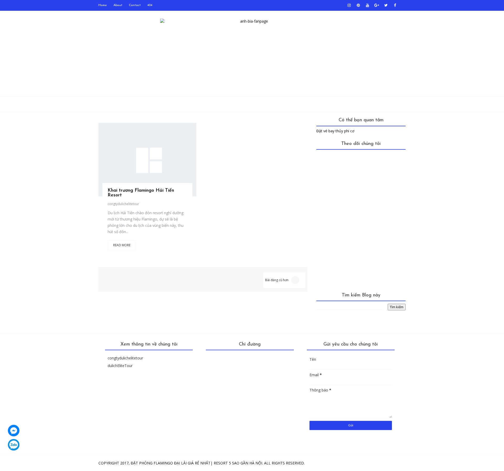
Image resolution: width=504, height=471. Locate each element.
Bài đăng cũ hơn (276, 280)
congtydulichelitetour (123, 204)
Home (102, 5)
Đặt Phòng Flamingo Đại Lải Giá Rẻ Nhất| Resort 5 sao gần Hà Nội (196, 462)
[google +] (160, 163)
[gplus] (377, 5)
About (117, 5)
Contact (135, 5)
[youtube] (367, 5)
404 (149, 5)
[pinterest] (358, 5)
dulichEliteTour (120, 365)
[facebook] (395, 5)
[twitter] (386, 5)
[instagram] (349, 5)
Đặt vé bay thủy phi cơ (335, 130)
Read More (121, 245)
